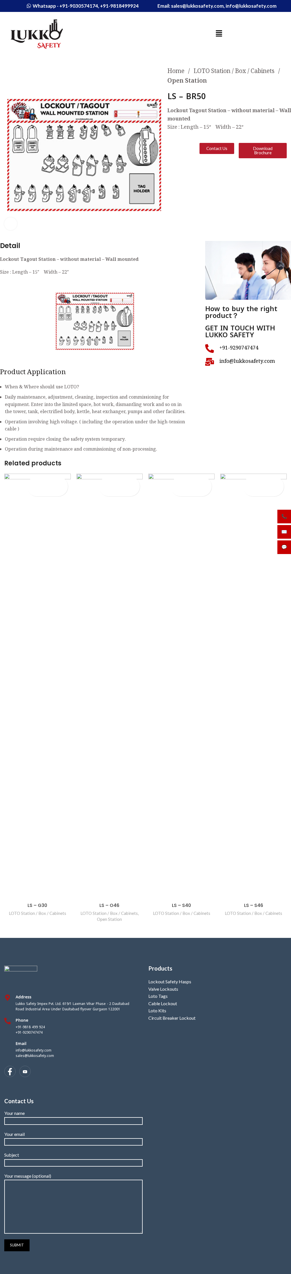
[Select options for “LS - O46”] (125, 491)
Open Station (187, 81)
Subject (11, 1155)
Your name (14, 1113)
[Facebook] (10, 1071)
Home (176, 72)
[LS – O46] (109, 687)
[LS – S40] (181, 687)
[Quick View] (43, 491)
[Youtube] (25, 1071)
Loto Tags (158, 996)
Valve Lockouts (163, 989)
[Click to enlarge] (10, 223)
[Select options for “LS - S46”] (269, 491)
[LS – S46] (253, 687)
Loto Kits (157, 1010)
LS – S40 (181, 905)
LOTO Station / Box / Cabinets (235, 72)
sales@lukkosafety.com (35, 1056)
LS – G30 (37, 905)
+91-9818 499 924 (30, 1027)
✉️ (284, 531)
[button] (219, 34)
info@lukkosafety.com (33, 1050)
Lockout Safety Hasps (169, 981)
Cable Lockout (162, 1003)
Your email (14, 1134)
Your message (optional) (27, 1176)
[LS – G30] (37, 687)
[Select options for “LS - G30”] (53, 491)
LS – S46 (253, 905)
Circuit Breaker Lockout (172, 1018)
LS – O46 (109, 905)
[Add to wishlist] (47, 481)
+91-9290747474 (29, 1032)
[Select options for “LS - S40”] (197, 491)
